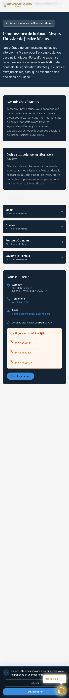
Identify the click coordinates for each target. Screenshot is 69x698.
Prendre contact (20, 376)
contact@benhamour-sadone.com (31, 313)
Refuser (34, 683)
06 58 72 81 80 (22, 353)
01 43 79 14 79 (20, 302)
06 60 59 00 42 (23, 363)
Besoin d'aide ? (53, 678)
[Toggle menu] (63, 5)
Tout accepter (34, 691)
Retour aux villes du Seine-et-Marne (31, 23)
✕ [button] (64, 677)
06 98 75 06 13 (22, 343)
